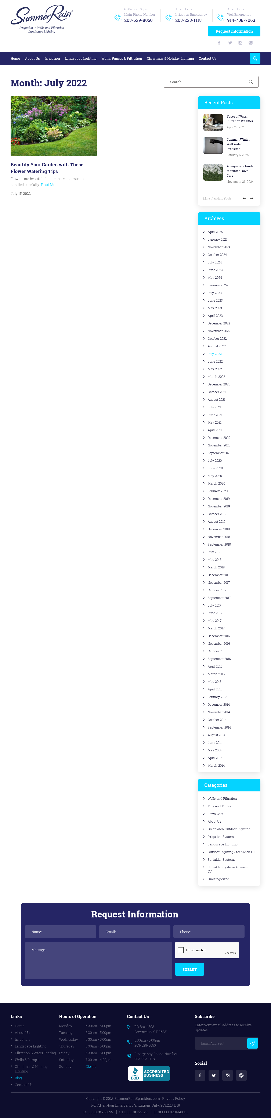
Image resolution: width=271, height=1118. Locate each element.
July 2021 (214, 407)
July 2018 (214, 552)
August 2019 (216, 521)
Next (251, 198)
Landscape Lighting (81, 58)
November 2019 (219, 506)
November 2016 (219, 643)
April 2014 (215, 758)
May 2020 (215, 476)
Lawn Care (216, 814)
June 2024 (215, 270)
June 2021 (215, 415)
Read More (49, 184)
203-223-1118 (188, 20)
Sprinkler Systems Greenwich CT (230, 869)
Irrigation (52, 58)
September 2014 (219, 727)
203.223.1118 (170, 1105)
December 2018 (219, 529)
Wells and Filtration (222, 798)
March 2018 (216, 567)
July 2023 (215, 293)
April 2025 (215, 232)
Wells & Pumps (27, 1059)
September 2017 (219, 598)
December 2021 (219, 384)
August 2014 (216, 735)
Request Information (234, 31)
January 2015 (217, 697)
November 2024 (219, 247)
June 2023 (215, 300)
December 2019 (219, 498)
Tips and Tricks (219, 806)
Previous (244, 198)
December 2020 (219, 437)
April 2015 (215, 689)
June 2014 (215, 742)
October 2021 (217, 392)
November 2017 (219, 582)
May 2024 (215, 277)
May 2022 (215, 369)
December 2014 (219, 704)
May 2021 (214, 422)
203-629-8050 (138, 20)
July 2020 (215, 460)
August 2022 (217, 346)
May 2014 (215, 750)
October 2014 (217, 720)
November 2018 (219, 537)
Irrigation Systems (221, 836)
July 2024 (215, 262)
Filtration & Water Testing (35, 1053)
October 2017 (217, 590)
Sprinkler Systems (221, 859)
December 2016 (219, 636)
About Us (32, 58)
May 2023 (215, 308)
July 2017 (214, 605)
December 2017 (219, 575)
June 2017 (215, 613)
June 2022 (215, 361)
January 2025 (218, 239)
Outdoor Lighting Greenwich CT (231, 852)
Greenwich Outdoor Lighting (229, 829)
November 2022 (219, 331)
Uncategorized (218, 879)
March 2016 (216, 674)
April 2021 (215, 430)
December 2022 (219, 323)
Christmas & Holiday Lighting (170, 58)
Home (15, 58)
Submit (190, 969)
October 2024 (217, 254)
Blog (18, 1078)
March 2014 (216, 765)
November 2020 (219, 445)
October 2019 (217, 514)
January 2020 (218, 491)
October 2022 (217, 338)
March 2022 (216, 376)
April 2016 (215, 666)
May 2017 (214, 620)
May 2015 (214, 681)
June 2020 (215, 468)
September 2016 (219, 659)
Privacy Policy (173, 1098)
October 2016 (217, 651)
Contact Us (207, 58)
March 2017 (216, 628)
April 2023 (215, 315)
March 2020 (216, 483)
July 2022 (215, 354)
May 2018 (214, 559)
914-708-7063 (241, 20)
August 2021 (216, 399)
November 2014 (219, 712)
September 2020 (219, 453)
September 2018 (219, 544)
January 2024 (218, 285)
